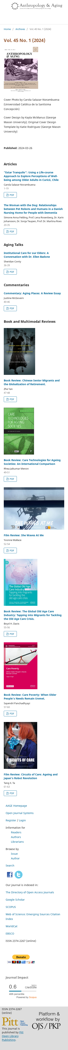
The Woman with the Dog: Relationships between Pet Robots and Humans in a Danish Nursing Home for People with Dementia (33, 208)
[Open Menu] (4, 3)
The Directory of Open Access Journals (30, 892)
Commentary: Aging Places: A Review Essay (32, 293)
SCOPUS (11, 907)
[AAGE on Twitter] (19, 877)
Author (15, 858)
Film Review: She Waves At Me (24, 535)
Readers (16, 832)
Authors (16, 837)
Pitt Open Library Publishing (12, 1036)
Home (7, 29)
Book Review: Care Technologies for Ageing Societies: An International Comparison (32, 462)
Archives (20, 29)
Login (22, 820)
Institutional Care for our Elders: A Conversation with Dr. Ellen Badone (27, 254)
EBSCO (10, 933)
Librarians (17, 841)
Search (10, 865)
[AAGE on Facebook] (10, 877)
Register (11, 820)
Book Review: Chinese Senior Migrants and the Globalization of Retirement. (32, 382)
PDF (11, 195)
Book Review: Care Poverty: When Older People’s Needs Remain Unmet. (30, 696)
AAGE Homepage (16, 805)
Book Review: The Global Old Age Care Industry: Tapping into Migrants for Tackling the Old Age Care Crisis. (33, 615)
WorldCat (11, 926)
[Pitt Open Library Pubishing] (15, 1025)
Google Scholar (15, 899)
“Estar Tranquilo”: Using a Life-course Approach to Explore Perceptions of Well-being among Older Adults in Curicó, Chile (31, 176)
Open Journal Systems (20, 813)
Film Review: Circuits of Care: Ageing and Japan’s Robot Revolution (31, 776)
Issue (14, 853)
